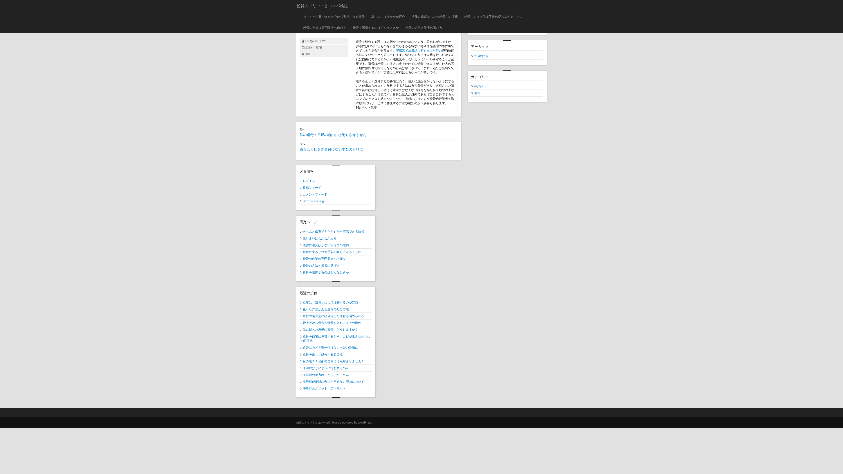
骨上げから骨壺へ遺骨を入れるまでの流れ (332, 323)
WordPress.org (313, 201)
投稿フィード (312, 187)
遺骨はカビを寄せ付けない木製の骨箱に (330, 347)
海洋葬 (478, 86)
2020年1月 (481, 56)
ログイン (309, 181)
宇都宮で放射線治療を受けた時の (419, 50)
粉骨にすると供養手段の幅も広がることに (493, 16)
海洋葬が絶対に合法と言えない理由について (333, 381)
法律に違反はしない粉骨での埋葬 (435, 16)
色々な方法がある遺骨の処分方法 (326, 309)
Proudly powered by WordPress (352, 422)
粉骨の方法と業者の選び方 (423, 27)
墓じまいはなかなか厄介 (388, 16)
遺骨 (308, 54)
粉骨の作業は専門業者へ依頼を (324, 27)
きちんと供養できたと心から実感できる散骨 (334, 16)
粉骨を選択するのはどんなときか (376, 27)
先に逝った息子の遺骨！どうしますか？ (330, 329)
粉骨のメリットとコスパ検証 (313, 422)
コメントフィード (315, 194)
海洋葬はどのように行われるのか (326, 368)
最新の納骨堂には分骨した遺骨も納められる (333, 316)
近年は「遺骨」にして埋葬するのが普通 (330, 302)
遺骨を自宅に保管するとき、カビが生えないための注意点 (335, 338)
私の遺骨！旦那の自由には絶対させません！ (333, 361)
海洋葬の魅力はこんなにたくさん (326, 375)
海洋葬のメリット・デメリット (324, 388)
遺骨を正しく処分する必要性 (323, 354)
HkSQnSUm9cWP (315, 41)
